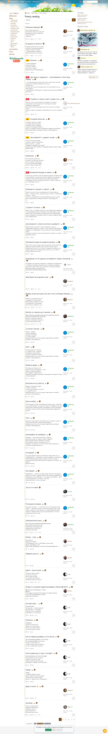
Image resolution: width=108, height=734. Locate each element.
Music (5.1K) (13, 35)
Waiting (12, 46)
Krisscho (70, 541)
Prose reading (70, 270)
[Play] (42, 27)
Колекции (14, 45)
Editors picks (14, 20)
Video (12, 41)
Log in (11, 13)
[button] (81, 1)
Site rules (11, 54)
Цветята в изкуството (82, 18)
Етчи (69, 491)
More (54, 730)
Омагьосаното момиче (86, 30)
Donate (17, 61)
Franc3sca (70, 31)
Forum (11, 51)
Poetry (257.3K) (14, 21)
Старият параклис (85, 67)
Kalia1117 (70, 707)
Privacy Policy (68, 727)
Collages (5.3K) (14, 33)
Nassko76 (70, 299)
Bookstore (14, 16)
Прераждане (83, 49)
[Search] (99, 2)
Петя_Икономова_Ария (74, 103)
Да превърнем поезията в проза (84, 22)
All (35, 723)
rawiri (69, 574)
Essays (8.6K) (14, 25)
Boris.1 (69, 264)
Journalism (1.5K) (14, 26)
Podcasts (13, 40)
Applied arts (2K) (14, 36)
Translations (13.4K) (15, 28)
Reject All (59, 730)
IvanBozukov (71, 64)
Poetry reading (40, 723)
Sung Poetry (14, 43)
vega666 (70, 316)
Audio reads (13, 38)
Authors (28, 2)
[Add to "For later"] (73, 39)
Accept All (48, 730)
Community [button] (35, 2)
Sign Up (16, 13)
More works (93, 77)
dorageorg (70, 281)
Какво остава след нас (82, 15)
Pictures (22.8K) (14, 30)
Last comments (13, 49)
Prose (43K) (13, 23)
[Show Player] (105, 731)
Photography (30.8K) (15, 31)
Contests (80, 13)
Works (11, 18)
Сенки (82, 58)
